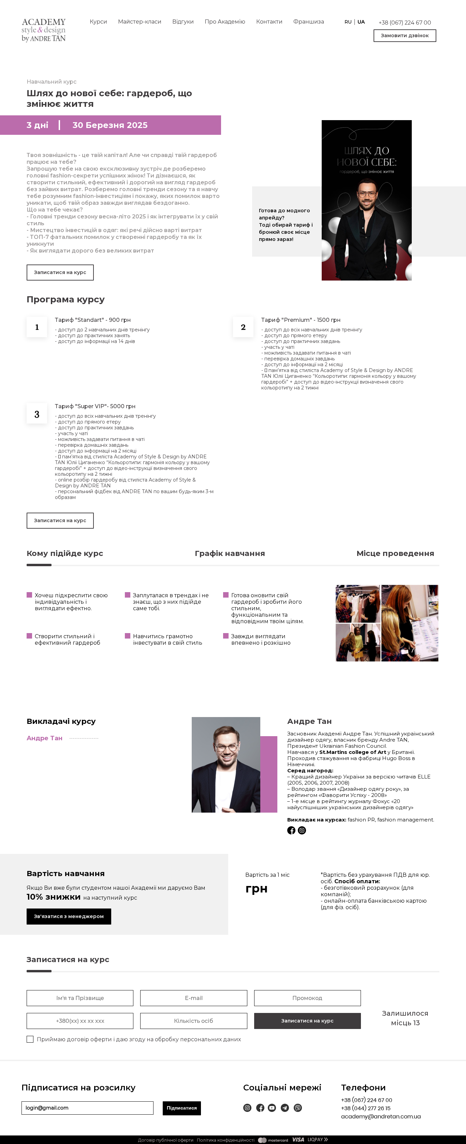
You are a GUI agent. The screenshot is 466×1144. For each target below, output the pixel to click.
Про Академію (225, 21)
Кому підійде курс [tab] (65, 553)
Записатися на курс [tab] (68, 959)
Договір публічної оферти (165, 1140)
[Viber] (298, 1109)
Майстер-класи (139, 21)
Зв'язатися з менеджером (69, 916)
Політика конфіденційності (225, 1140)
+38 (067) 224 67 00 (405, 22)
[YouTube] (272, 1109)
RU (348, 22)
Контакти (269, 21)
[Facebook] (260, 1109)
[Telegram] (285, 1109)
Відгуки (183, 21)
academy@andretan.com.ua (381, 1116)
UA (361, 22)
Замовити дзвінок (405, 35)
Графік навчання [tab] (230, 553)
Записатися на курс (60, 272)
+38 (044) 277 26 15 (366, 1108)
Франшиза (308, 21)
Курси (98, 21)
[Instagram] (247, 1109)
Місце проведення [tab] (395, 553)
